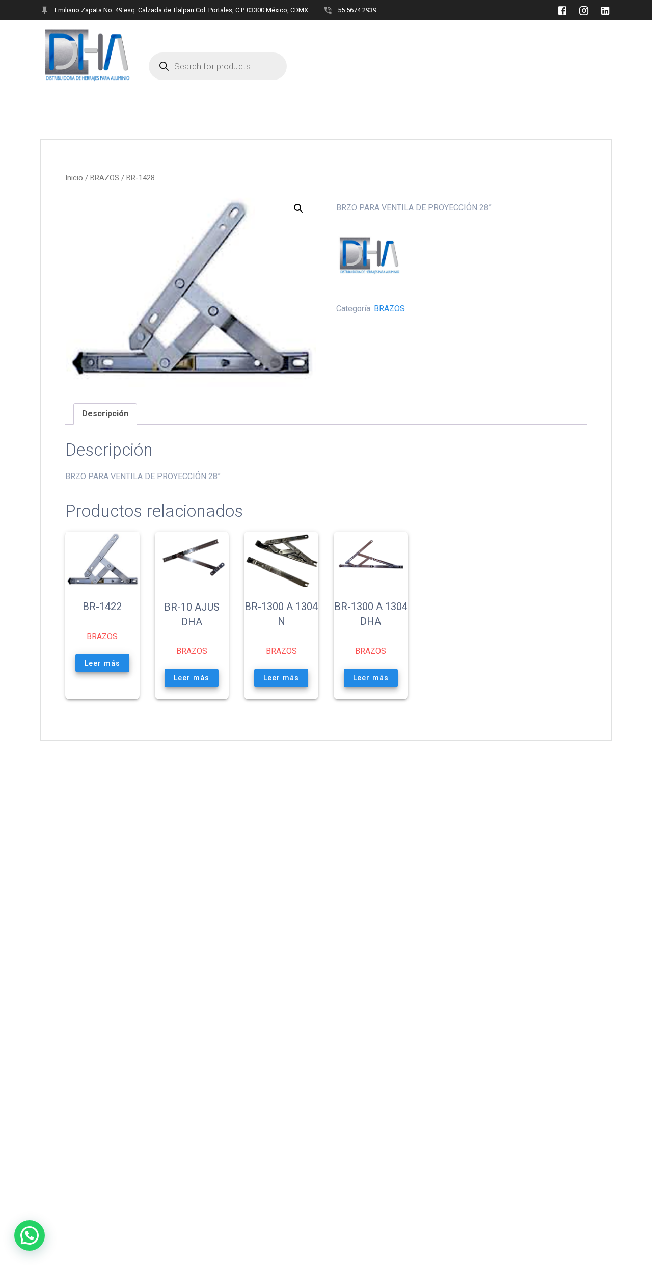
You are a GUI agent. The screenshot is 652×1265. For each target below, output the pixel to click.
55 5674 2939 (357, 10)
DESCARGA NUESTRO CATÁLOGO (506, 36)
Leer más (102, 663)
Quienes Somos (177, 36)
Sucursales (339, 36)
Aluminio (280, 36)
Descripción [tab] (105, 413)
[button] (298, 208)
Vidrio (232, 36)
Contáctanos (406, 36)
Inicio (74, 177)
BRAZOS (104, 177)
